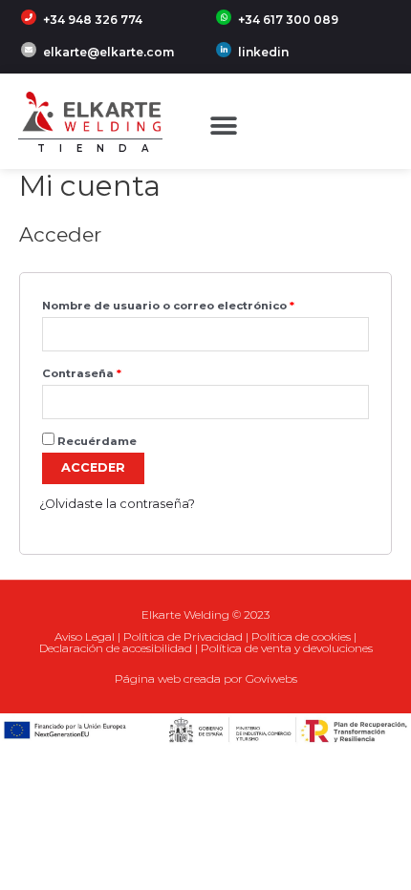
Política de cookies (301, 636)
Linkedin (263, 52)
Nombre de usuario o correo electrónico (168, 305)
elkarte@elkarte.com (108, 52)
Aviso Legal (84, 636)
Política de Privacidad (183, 636)
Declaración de (80, 648)
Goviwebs (271, 678)
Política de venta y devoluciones (287, 648)
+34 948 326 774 (92, 19)
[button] (224, 126)
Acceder (93, 467)
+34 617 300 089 (288, 19)
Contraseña (81, 373)
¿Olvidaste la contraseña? (117, 504)
